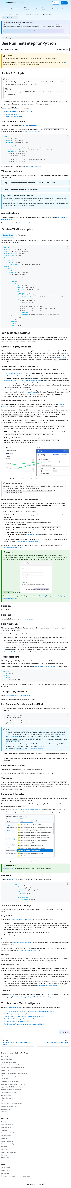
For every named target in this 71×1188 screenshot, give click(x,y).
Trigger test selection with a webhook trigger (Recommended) (29, 183)
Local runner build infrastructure (14, 376)
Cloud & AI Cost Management (10, 1076)
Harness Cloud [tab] (8, 235)
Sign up (64, 3)
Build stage (24, 126)
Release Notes (44, 9)
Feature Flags (5, 1070)
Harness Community (7, 1125)
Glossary (64, 9)
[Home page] (3, 14)
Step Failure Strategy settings (21, 997)
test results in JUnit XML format (45, 667)
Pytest (25, 619)
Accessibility (5, 1173)
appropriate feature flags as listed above (14, 547)
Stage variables (8, 869)
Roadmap (36, 9)
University (55, 9)
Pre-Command (62, 357)
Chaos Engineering (7, 1098)
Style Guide (5, 1158)
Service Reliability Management (11, 1104)
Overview (4, 1056)
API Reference (27, 9)
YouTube (4, 1130)
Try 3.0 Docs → (33, 31)
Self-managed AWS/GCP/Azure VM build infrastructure (22, 381)
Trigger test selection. (11, 114)
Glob (57, 667)
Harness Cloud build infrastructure (15, 390)
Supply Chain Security (8, 1092)
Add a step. (11, 112)
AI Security (4, 1079)
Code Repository (6, 1059)
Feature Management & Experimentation (14, 1073)
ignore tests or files (25, 223)
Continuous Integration (8, 1062)
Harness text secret (32, 535)
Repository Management (47, 596)
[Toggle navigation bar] (4, 3)
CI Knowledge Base (14, 1008)
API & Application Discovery (10, 1081)
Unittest (31, 619)
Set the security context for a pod (29, 951)
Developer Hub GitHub (8, 1133)
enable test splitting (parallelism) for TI (19, 696)
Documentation (16, 9)
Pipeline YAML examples (33, 166)
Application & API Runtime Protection (13, 1084)
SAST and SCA (6, 1095)
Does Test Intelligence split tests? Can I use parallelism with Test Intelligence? (29, 1011)
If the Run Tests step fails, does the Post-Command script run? (24, 1016)
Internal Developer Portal (9, 1106)
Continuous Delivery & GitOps (10, 1065)
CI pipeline (34, 126)
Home (6, 9)
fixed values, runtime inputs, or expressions (30, 810)
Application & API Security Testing (12, 1087)
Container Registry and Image (13, 652)
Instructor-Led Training (8, 1152)
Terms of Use (5, 1168)
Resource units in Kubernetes (48, 986)
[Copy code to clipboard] (67, 136)
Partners (4, 1155)
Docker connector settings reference (27, 542)
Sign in (55, 3)
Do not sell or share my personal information (15, 1176)
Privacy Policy (6, 1170)
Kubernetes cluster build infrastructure (16, 373)
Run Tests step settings (32, 132)
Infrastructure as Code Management (13, 1068)
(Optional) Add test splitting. (13, 117)
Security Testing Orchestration (11, 1090)
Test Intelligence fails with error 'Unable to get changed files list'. (24, 1024)
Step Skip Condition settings (42, 997)
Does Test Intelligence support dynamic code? (19, 1019)
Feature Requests (7, 1141)
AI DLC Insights (6, 1109)
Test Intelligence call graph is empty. (16, 1014)
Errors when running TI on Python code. (16, 1021)
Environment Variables (36, 749)
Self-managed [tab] (21, 235)
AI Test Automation (7, 1112)
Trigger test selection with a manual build (21, 189)
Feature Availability (7, 1144)
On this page (7, 38)
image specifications (29, 392)
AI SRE (3, 1101)
